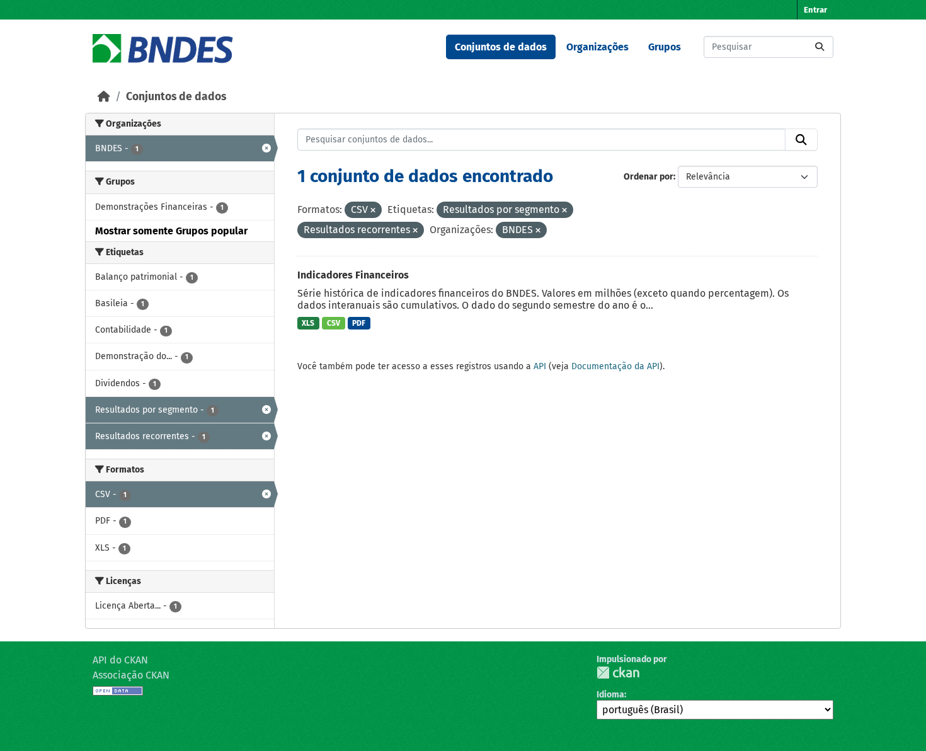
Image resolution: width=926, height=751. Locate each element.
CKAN (618, 672)
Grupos (664, 47)
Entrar (815, 9)
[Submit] (819, 47)
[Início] (104, 96)
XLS (308, 323)
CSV (333, 323)
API (540, 366)
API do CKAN (120, 660)
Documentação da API (615, 366)
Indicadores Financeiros (353, 275)
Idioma (610, 694)
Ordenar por (648, 176)
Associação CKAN (131, 675)
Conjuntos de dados (501, 47)
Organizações (597, 47)
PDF (358, 323)
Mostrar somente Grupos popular (171, 231)
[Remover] (372, 211)
